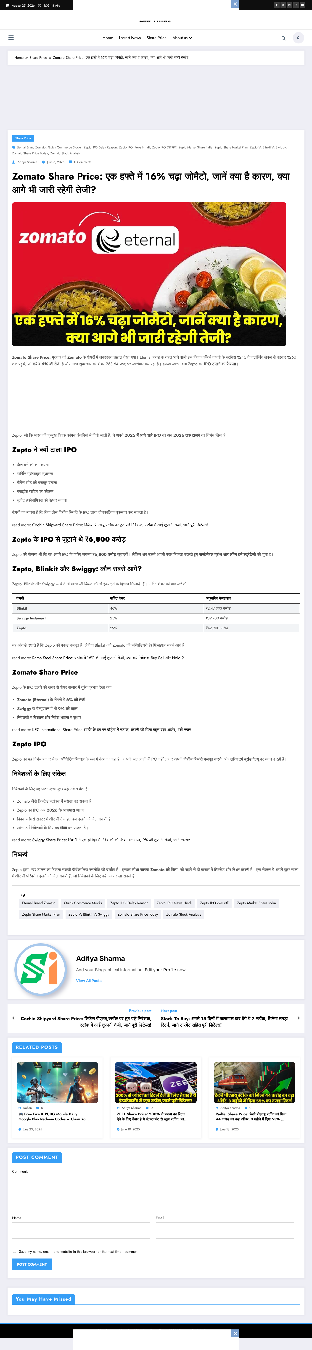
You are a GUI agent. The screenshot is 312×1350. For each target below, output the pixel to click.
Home (108, 38)
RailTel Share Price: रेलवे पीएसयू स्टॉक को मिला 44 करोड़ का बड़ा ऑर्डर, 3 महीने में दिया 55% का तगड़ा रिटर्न (251, 1117)
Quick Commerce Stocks (65, 147)
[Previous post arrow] (13, 1018)
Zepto (17, 870)
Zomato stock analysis (65, 153)
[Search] (283, 38)
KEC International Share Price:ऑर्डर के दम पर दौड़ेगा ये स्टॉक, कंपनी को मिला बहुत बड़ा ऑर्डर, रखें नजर (111, 730)
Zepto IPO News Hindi (134, 147)
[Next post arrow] (298, 1018)
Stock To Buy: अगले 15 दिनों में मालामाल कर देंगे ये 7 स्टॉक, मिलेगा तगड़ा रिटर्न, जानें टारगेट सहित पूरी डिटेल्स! (224, 1022)
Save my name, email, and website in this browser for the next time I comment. (79, 1251)
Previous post (140, 1010)
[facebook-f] (277, 5)
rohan (27, 1107)
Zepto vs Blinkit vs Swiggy (268, 147)
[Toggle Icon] (11, 38)
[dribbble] (289, 5)
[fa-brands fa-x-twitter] (283, 5)
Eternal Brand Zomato (31, 147)
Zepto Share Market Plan (231, 147)
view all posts (89, 981)
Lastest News (130, 38)
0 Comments (82, 162)
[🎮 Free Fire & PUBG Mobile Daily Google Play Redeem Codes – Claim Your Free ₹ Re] (57, 1082)
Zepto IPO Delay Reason (100, 147)
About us (180, 38)
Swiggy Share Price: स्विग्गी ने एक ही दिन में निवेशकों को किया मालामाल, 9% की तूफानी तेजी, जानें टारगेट (111, 840)
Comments (20, 1171)
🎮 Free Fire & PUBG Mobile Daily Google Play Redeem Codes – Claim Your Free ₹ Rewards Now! (54, 1117)
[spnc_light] (298, 37)
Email (160, 1218)
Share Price (157, 38)
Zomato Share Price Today (30, 153)
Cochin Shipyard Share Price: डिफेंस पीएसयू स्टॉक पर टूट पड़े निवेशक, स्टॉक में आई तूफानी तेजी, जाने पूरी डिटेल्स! (120, 525)
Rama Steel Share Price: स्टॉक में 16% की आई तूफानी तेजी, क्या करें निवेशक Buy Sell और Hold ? (108, 658)
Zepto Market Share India (195, 147)
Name (16, 1218)
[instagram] (296, 5)
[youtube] (302, 5)
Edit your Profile (160, 969)
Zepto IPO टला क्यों (164, 147)
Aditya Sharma (27, 162)
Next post (169, 1010)
